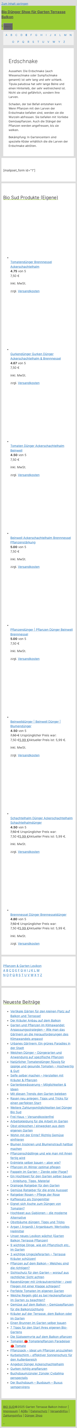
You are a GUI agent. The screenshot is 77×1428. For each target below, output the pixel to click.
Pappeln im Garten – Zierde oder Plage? (39, 1172)
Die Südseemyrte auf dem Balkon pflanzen (41, 1337)
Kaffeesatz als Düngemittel (29, 1199)
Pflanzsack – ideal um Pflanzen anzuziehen (41, 1350)
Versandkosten (29, 291)
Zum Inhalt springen (14, 3)
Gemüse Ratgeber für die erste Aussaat (39, 1190)
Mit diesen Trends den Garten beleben (38, 1094)
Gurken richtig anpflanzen (28, 1368)
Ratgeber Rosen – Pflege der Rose (35, 1194)
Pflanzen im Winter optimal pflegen (35, 1167)
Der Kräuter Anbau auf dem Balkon (35, 1020)
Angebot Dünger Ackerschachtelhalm (37, 1364)
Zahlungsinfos (12, 1415)
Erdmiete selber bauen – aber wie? (35, 1162)
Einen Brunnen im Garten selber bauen (38, 1323)
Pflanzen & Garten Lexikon (22, 966)
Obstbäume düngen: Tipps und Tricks (37, 1222)
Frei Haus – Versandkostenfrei (32, 1117)
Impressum (10, 1411)
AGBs (24, 1411)
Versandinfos (59, 1411)
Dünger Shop (33, 1415)
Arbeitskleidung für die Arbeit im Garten (39, 1121)
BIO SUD (9, 1407)
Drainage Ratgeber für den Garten (35, 1185)
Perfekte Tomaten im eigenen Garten (37, 1291)
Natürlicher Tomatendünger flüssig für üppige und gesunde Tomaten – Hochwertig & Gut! (42, 1066)
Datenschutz (38, 1411)
